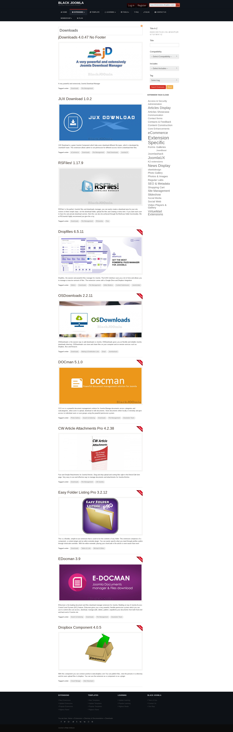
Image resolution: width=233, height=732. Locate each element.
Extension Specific (158, 140)
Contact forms (155, 118)
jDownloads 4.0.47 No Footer (82, 37)
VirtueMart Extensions (155, 213)
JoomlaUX (124, 152)
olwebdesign (154, 169)
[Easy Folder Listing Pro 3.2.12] (100, 516)
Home (65, 12)
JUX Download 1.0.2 (75, 99)
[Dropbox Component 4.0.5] (100, 651)
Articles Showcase (158, 111)
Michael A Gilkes (99, 548)
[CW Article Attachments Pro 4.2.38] (100, 452)
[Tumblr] (76, 722)
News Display (159, 166)
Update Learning (124, 700)
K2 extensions (155, 161)
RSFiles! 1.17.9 (70, 163)
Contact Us (152, 703)
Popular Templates (95, 706)
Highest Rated (64, 710)
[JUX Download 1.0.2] (100, 122)
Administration (155, 104)
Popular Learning (124, 703)
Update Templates (95, 703)
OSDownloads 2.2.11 (75, 296)
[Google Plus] (69, 722)
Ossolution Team (128, 418)
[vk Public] (84, 722)
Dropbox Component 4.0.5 (79, 627)
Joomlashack (113, 351)
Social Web (154, 201)
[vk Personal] (80, 722)
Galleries (161, 147)
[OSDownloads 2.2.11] (100, 319)
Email (104, 351)
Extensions (79, 12)
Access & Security (157, 101)
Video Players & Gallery (157, 206)
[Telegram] (73, 722)
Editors (73, 285)
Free (107, 221)
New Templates (94, 700)
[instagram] (88, 722)
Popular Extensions (66, 706)
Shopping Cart (156, 187)
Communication (155, 115)
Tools (125, 12)
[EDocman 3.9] (100, 582)
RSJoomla (99, 221)
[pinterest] (92, 722)
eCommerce (75, 152)
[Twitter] (64, 722)
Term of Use (152, 700)
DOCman (61, 408)
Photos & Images (158, 176)
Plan (81, 18)
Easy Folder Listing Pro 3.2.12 (82, 492)
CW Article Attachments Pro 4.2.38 (86, 428)
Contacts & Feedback (159, 121)
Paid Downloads (112, 152)
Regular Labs (155, 180)
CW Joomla (100, 482)
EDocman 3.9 (69, 559)
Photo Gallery (75, 418)
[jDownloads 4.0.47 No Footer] (100, 61)
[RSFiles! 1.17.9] (100, 186)
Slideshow (154, 194)
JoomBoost (161, 150)
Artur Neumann (88, 681)
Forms (151, 147)
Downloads (74, 88)
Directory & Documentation (93, 718)
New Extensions (65, 700)
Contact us (161, 12)
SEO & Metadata (159, 183)
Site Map (151, 706)
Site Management (159, 190)
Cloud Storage (75, 681)
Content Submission (122, 285)
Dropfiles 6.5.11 (71, 232)
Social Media (154, 198)
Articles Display (159, 108)
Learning (111, 12)
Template (96, 12)
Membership (66, 18)
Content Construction (160, 125)
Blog (147, 12)
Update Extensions (66, 703)
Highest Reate (124, 706)
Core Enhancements (159, 128)
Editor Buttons (108, 285)
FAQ (137, 12)
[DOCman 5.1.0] (100, 385)
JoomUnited (136, 285)
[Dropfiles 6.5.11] (100, 255)
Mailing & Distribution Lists (90, 351)
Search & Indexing (89, 418)
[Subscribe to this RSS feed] (142, 26)
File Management (87, 88)
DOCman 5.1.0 (70, 362)
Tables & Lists (86, 548)
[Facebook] (61, 722)
